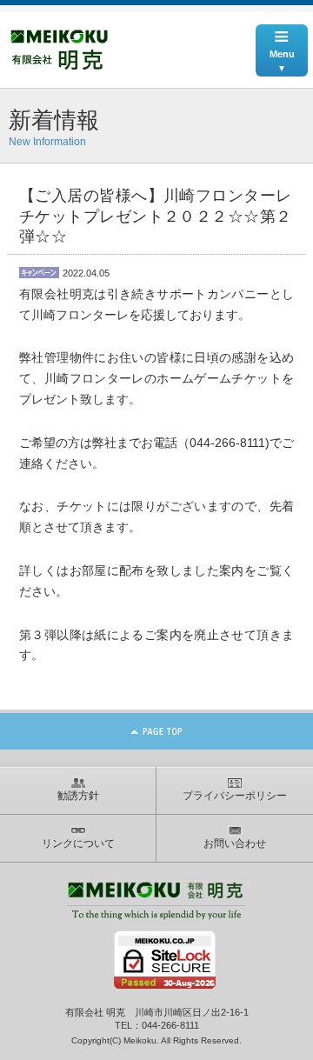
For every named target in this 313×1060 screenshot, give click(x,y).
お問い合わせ (234, 843)
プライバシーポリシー (235, 796)
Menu (282, 41)
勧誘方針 (78, 796)
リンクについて (78, 843)
